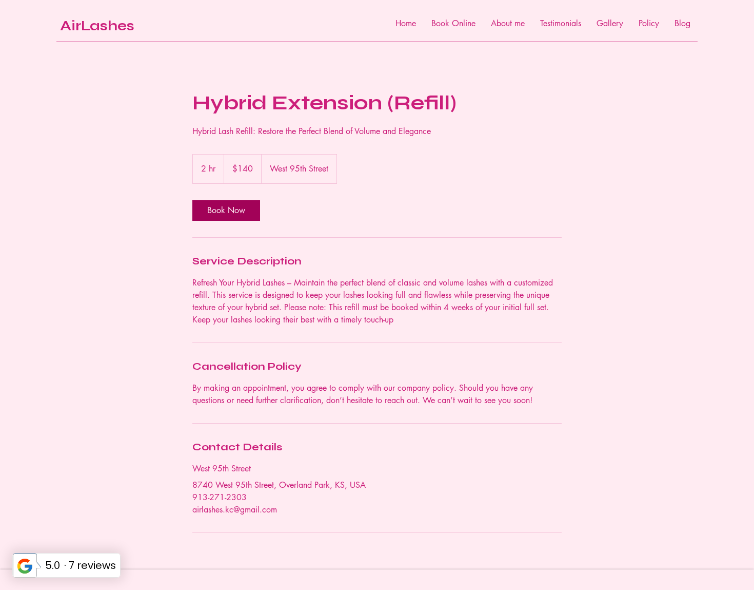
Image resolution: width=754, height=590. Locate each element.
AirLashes (97, 25)
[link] (226, 210)
